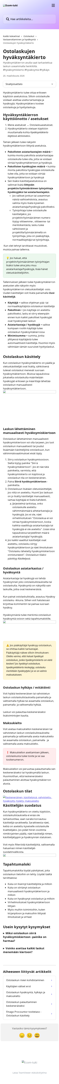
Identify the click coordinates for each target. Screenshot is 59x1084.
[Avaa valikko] (53, 5)
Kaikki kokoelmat (11, 36)
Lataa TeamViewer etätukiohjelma (30, 1072)
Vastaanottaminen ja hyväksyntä (19, 39)
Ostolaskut (28, 36)
